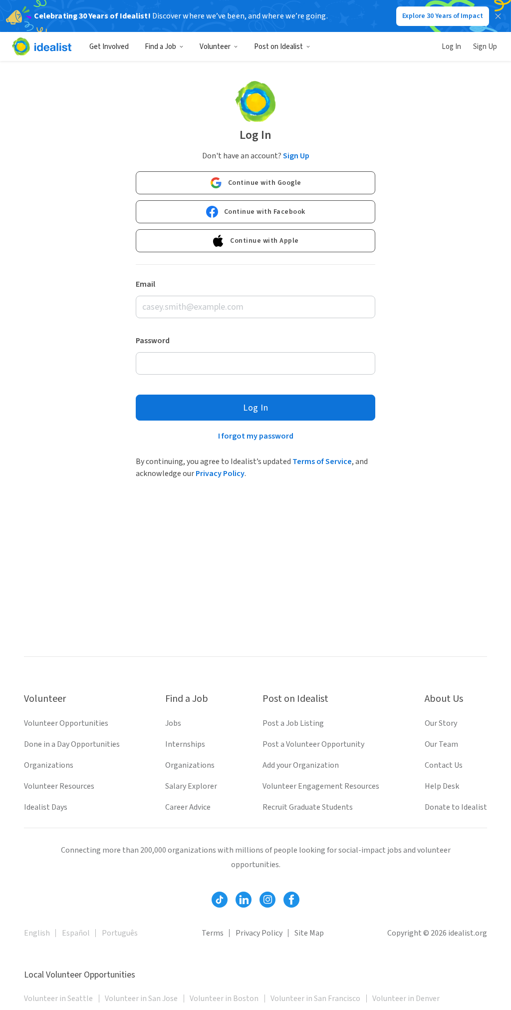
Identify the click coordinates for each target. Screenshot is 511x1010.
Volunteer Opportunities (66, 723)
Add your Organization (300, 765)
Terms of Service (322, 461)
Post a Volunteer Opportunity (313, 744)
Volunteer (215, 46)
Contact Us (444, 765)
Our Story (441, 723)
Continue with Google (264, 183)
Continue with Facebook (264, 212)
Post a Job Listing (293, 723)
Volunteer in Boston (224, 998)
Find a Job (160, 46)
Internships (185, 744)
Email (145, 284)
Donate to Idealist (456, 807)
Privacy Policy (220, 473)
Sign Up (485, 46)
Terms (213, 933)
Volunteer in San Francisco (315, 998)
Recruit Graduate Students (307, 807)
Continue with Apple (264, 241)
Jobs (173, 723)
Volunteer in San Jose (141, 998)
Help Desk (442, 786)
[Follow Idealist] (220, 900)
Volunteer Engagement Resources (320, 786)
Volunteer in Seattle (58, 998)
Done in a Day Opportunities (72, 744)
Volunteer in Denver (406, 998)
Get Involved (109, 46)
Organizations (48, 765)
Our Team (441, 744)
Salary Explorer (191, 786)
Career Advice (188, 807)
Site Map (309, 933)
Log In (451, 46)
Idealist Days (45, 807)
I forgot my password (255, 436)
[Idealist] (41, 46)
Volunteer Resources (59, 786)
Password (153, 340)
